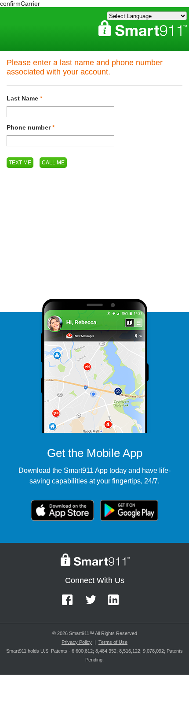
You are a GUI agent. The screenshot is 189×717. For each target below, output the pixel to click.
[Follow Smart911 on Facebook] (70, 603)
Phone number (29, 127)
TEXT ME (20, 163)
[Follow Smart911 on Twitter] (94, 603)
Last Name (22, 98)
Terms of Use (112, 642)
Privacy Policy (77, 642)
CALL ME (53, 163)
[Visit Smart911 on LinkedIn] (116, 603)
